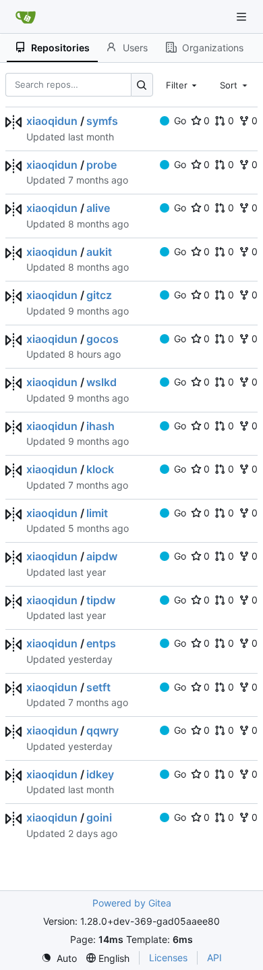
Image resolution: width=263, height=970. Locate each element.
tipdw (100, 600)
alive (98, 208)
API (214, 957)
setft (98, 687)
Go (180, 120)
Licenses (168, 957)
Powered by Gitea (131, 903)
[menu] (59, 958)
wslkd (101, 382)
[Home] (26, 17)
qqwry (102, 730)
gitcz (99, 295)
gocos (102, 339)
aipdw (101, 556)
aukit (99, 252)
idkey (100, 774)
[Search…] (142, 85)
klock (100, 469)
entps (101, 643)
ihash (100, 426)
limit (97, 513)
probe (101, 164)
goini (99, 817)
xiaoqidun (52, 121)
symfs (102, 121)
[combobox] (183, 84)
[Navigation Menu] (242, 16)
